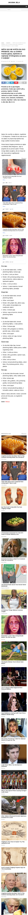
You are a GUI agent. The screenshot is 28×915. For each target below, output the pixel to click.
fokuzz (7, 401)
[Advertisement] (14, 27)
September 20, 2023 (6, 61)
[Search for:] (14, 9)
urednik (13, 61)
